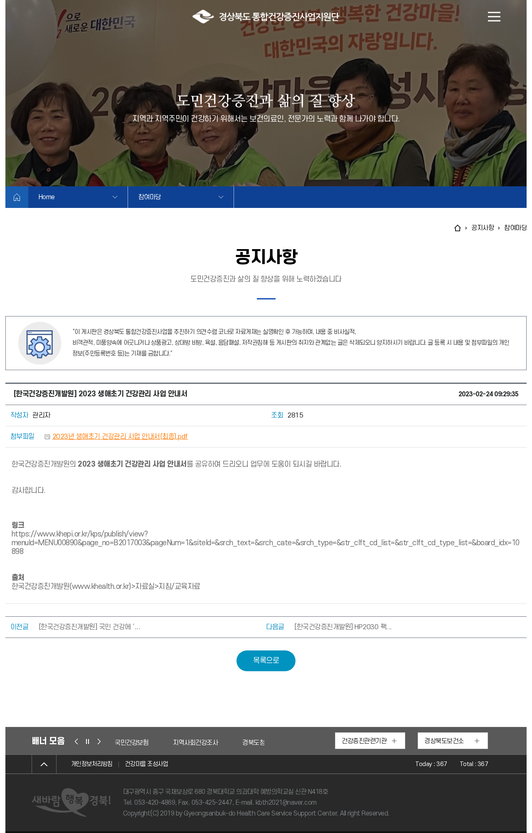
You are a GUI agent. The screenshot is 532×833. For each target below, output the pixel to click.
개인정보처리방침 (92, 764)
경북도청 (253, 742)
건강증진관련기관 (364, 741)
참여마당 (149, 197)
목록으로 (266, 661)
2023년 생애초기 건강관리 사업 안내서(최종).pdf (120, 436)
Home (47, 197)
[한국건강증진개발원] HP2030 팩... (343, 627)
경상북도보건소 (444, 741)
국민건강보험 (131, 742)
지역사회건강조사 (195, 742)
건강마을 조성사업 (146, 764)
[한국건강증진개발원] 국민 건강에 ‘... (89, 627)
